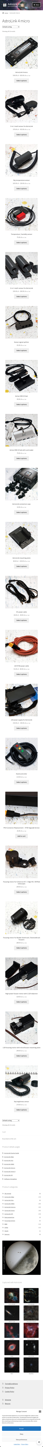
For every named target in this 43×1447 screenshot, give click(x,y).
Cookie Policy (17, 1444)
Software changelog (10, 1179)
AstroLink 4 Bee (9, 1157)
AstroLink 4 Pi (8, 1175)
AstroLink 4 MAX (9, 1164)
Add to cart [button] (22, 836)
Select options (21, 81)
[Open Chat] (39, 1442)
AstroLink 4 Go (8, 1160)
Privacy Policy (24, 1444)
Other (6, 1227)
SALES (6, 1231)
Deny (21, 1434)
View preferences (21, 1440)
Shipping (8, 1400)
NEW (5, 1224)
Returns (7, 1404)
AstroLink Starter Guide (11, 1153)
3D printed (7, 1193)
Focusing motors (9, 1221)
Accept (21, 1429)
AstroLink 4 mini (9, 1210)
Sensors (7, 1234)
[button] (40, 1412)
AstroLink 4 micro (9, 1168)
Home (6, 13)
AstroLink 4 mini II (9, 1171)
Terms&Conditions (11, 1384)
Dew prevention (9, 1217)
